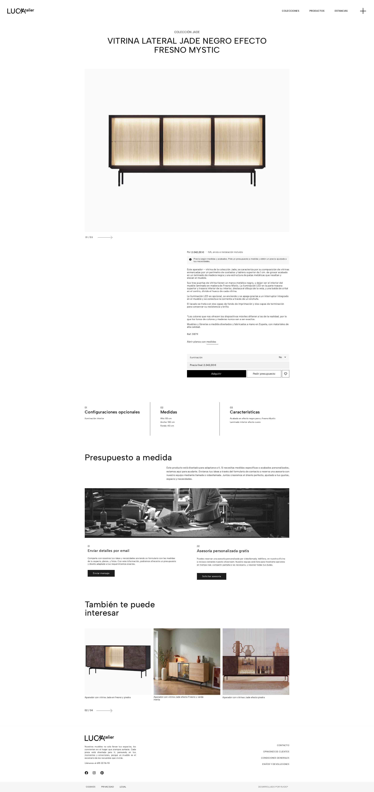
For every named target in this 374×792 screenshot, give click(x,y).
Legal (123, 787)
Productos (316, 10)
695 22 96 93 (103, 763)
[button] (193, 237)
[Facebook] (86, 772)
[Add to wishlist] (285, 373)
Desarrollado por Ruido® (273, 787)
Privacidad (107, 787)
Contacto (283, 745)
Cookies (90, 787)
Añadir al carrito (216, 373)
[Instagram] (94, 772)
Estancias (341, 10)
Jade (196, 32)
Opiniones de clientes (276, 751)
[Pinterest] (102, 772)
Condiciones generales (275, 758)
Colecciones (290, 10)
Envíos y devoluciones (275, 764)
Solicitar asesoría (211, 576)
